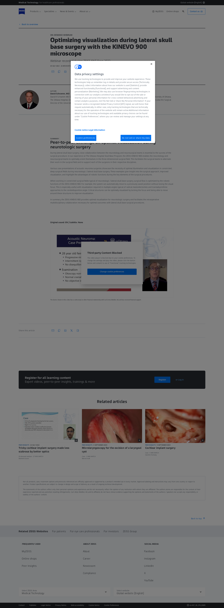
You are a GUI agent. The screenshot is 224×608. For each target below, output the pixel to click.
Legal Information (96, 130)
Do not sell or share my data (136, 138)
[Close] (151, 64)
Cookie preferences (85, 138)
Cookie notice (81, 130)
